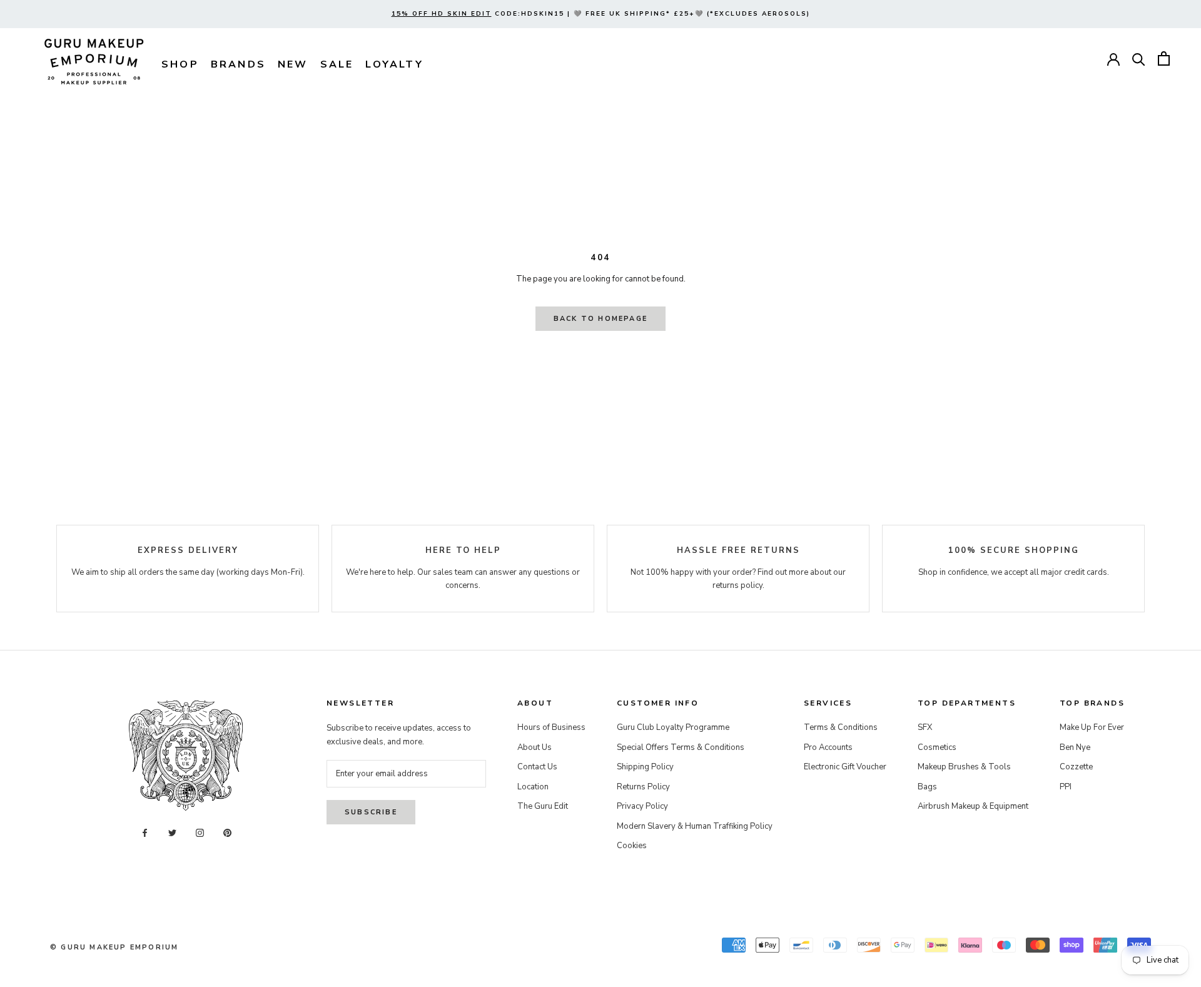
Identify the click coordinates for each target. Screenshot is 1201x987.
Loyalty (394, 64)
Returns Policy (643, 786)
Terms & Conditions (841, 727)
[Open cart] (1164, 58)
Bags (927, 786)
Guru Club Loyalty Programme (673, 727)
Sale (337, 64)
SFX (925, 727)
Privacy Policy (642, 806)
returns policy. (738, 585)
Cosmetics (937, 747)
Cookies (632, 845)
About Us (534, 747)
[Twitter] (172, 832)
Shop (180, 64)
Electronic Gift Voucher (845, 766)
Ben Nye (1075, 747)
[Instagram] (200, 832)
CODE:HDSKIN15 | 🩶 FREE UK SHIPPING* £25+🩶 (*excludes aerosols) (601, 13)
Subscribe (371, 812)
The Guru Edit (542, 806)
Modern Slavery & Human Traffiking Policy (695, 826)
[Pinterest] (227, 832)
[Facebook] (145, 832)
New (293, 64)
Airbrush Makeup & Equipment (973, 806)
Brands (238, 64)
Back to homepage (600, 318)
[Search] (1138, 58)
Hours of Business (551, 727)
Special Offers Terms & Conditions (680, 747)
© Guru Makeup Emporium (114, 947)
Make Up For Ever (1092, 727)
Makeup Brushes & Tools (964, 766)
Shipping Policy (645, 766)
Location (533, 786)
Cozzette (1076, 766)
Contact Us (537, 766)
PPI (1066, 786)
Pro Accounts (828, 747)
